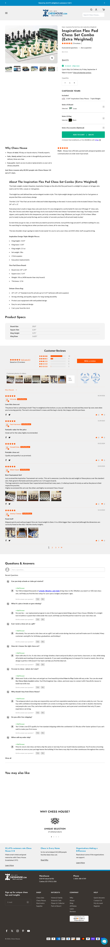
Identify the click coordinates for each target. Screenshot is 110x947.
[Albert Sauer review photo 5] (56, 496)
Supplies (39, 906)
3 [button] (55, 547)
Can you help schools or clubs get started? (27, 581)
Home (63, 27)
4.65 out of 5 (25, 360)
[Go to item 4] (34, 69)
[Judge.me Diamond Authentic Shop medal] (85, 377)
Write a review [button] (90, 361)
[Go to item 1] (8, 69)
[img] (10, 396)
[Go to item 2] (17, 69)
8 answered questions (70, 48)
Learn (72, 909)
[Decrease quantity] (65, 82)
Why (71, 898)
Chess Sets (40, 898)
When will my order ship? (21, 737)
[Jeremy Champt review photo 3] (33, 532)
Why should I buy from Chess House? (25, 692)
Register (97, 906)
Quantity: (65, 78)
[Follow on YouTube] (28, 930)
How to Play (68, 678)
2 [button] (52, 547)
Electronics (40, 903)
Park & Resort (56, 906)
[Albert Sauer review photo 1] (10, 496)
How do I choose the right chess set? (25, 646)
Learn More (9, 865)
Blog (71, 903)
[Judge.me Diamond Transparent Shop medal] (95, 377)
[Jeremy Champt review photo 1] (10, 532)
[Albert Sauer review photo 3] (33, 496)
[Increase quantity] (74, 82)
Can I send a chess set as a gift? (23, 624)
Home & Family (56, 898)
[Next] (104, 3)
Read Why (44, 860)
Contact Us (98, 900)
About (72, 900)
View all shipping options (82, 73)
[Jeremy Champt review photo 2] (22, 532)
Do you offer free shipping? (21, 717)
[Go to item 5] (43, 69)
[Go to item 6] (51, 69)
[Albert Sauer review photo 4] (45, 496)
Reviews (73, 911)
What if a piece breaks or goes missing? (26, 603)
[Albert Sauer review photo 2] (22, 496)
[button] (67, 43)
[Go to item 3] (25, 69)
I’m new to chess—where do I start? (25, 669)
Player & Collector (58, 903)
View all (8, 758)
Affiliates (73, 906)
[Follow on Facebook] (6, 930)
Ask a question (86, 48)
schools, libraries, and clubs (49, 591)
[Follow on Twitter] (12, 930)
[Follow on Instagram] (17, 930)
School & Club (56, 900)
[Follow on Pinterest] (23, 930)
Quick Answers (99, 898)
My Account (98, 903)
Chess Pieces (41, 900)
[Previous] (5, 3)
